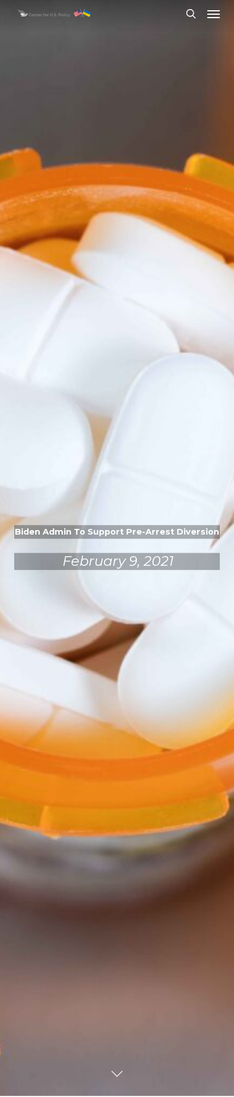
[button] (213, 13)
